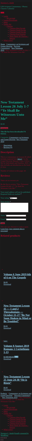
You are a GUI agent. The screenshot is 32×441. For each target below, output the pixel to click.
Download (7, 284)
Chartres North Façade (18, 30)
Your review (6, 202)
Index (6, 22)
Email (3, 219)
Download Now (4, 128)
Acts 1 (19, 159)
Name (3, 215)
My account (11, 18)
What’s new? (8, 40)
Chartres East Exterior (18, 34)
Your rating (5, 198)
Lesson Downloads (10, 20)
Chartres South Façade (18, 32)
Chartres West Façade (17, 28)
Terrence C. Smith (7, 3)
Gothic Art (7, 24)
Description (8, 145)
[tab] (17, 145)
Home (3, 44)
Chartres (10, 26)
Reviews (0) (8, 147)
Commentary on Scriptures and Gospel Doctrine (15, 138)
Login (6, 16)
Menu (2, 12)
